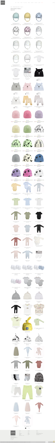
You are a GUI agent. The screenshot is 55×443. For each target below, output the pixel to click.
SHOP (15, 2)
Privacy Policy (37, 434)
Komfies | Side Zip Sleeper (39, 193)
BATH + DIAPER (25, 2)
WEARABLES (32, 2)
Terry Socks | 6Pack (27, 78)
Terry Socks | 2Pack (39, 260)
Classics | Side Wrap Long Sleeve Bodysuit (39, 64)
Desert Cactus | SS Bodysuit (39, 396)
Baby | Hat (39, 78)
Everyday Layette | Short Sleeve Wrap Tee (16, 207)
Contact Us (20, 433)
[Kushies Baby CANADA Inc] (3, 2)
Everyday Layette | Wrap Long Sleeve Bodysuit (16, 193)
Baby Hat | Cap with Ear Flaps (16, 23)
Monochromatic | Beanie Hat (38, 383)
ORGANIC (39, 2)
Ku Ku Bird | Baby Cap (27, 331)
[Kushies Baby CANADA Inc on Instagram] (12, 439)
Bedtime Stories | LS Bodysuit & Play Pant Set (27, 193)
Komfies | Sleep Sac (16, 357)
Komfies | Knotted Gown (27, 357)
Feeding (18, 2)
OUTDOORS (36, 2)
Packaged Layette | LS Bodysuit (39, 245)
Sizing (28, 433)
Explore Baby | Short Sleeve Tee (39, 314)
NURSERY (21, 2)
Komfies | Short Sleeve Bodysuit (27, 221)
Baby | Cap (16, 120)
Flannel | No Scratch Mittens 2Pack (16, 273)
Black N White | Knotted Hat (16, 343)
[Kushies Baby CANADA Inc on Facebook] (11, 439)
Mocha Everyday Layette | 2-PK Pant (16, 396)
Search (28, 432)
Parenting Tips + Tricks (21, 435)
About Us (37, 432)
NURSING (29, 2)
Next (29, 428)
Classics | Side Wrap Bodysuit (16, 78)
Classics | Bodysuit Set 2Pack (27, 287)
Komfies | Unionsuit (39, 234)
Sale (28, 434)
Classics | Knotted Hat (16, 301)
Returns (20, 434)
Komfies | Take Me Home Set (38, 357)
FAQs (19, 432)
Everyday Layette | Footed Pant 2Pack (27, 106)
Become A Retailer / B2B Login (39, 433)
